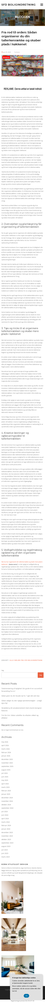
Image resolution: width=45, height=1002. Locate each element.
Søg (2, 670)
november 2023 (7, 836)
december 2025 (7, 759)
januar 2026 (5, 756)
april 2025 (5, 784)
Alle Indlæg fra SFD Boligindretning (26, 660)
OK (26, 996)
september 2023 (7, 843)
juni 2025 (4, 777)
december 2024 (7, 798)
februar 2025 (6, 791)
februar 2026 (6, 752)
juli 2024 (4, 811)
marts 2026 (5, 749)
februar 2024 (6, 825)
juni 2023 (4, 853)
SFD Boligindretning (18, 4)
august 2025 (5, 770)
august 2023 (5, 846)
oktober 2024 (6, 805)
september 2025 (7, 766)
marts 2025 (5, 787)
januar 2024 (5, 829)
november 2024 (7, 801)
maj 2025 (4, 780)
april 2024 (5, 818)
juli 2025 (4, 773)
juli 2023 (4, 850)
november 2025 (7, 763)
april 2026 (5, 745)
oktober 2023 (6, 839)
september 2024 (7, 808)
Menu (42, 5)
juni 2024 (4, 815)
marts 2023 (5, 857)
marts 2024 (5, 822)
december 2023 (7, 832)
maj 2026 (4, 742)
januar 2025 (5, 794)
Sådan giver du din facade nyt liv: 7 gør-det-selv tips (20, 696)
